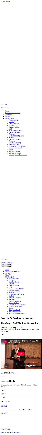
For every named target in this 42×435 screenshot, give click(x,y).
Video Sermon (12, 329)
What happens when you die (18, 155)
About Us (8, 116)
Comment (4, 413)
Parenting (12, 134)
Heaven (11, 125)
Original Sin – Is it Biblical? (17, 146)
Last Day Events (14, 123)
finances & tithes (14, 127)
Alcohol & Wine (14, 120)
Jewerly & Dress (14, 144)
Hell (10, 129)
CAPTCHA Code (24, 409)
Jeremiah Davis (6, 327)
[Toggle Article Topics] (35, 277)
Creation (11, 122)
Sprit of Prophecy (14, 132)
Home (7, 111)
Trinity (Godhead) (14, 151)
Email (3, 393)
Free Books (8, 114)
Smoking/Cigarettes (15, 139)
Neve (2, 432)
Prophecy (12, 141)
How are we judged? (15, 148)
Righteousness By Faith (16, 136)
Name (3, 390)
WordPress (16, 432)
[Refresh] (4, 406)
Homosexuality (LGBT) (16, 130)
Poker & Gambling (15, 143)
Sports (11, 149)
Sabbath (11, 137)
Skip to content (5, 1)
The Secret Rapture (15, 153)
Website (3, 397)
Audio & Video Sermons (12, 113)
